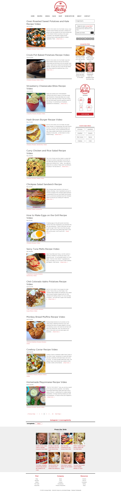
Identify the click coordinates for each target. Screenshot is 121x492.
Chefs (90, 141)
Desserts (29, 113)
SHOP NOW (84, 114)
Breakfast (34, 342)
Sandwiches (40, 144)
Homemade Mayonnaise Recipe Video (46, 382)
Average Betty (60, 7)
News (60, 478)
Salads (38, 178)
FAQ (60, 480)
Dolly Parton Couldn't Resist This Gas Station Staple (66, 467)
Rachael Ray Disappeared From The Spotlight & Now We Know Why (90, 76)
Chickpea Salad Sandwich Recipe (44, 184)
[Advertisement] (85, 162)
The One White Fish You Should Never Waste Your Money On (54, 467)
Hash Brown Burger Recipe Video (44, 119)
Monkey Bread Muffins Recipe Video (45, 317)
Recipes (29, 49)
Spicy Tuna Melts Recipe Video (42, 249)
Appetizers (30, 274)
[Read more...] (59, 38)
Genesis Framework (76, 490)
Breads (29, 342)
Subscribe (36, 485)
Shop (84, 485)
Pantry (84, 483)
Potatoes (80, 141)
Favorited (84, 482)
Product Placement (60, 485)
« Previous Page (31, 413)
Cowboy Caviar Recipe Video (42, 349)
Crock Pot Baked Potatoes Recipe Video (48, 55)
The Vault (36, 483)
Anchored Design (66, 490)
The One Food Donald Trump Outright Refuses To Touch (79, 467)
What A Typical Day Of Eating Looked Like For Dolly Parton (79, 447)
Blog (37, 478)
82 (52, 413)
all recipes (80, 129)
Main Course (30, 309)
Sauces (38, 407)
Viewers (84, 478)
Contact (60, 482)
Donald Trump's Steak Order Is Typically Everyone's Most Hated (41, 447)
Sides (38, 49)
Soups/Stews (29, 311)
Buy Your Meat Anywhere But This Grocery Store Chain (66, 447)
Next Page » (58, 413)
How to (84, 480)
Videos (42, 49)
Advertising (60, 483)
